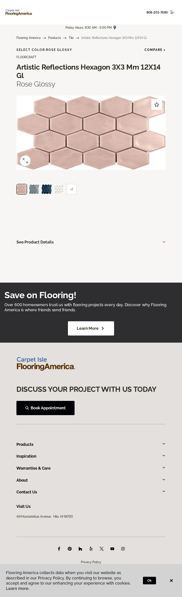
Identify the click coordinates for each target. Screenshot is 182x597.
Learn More (87, 328)
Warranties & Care (33, 468)
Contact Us (26, 492)
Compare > (155, 50)
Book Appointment (48, 408)
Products (54, 38)
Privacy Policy (91, 562)
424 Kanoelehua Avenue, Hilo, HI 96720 (44, 516)
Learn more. (17, 588)
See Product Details (35, 242)
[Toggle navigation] (172, 12)
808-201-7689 (157, 12)
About (22, 480)
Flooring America (28, 38)
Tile (71, 38)
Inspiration (26, 456)
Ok (149, 580)
